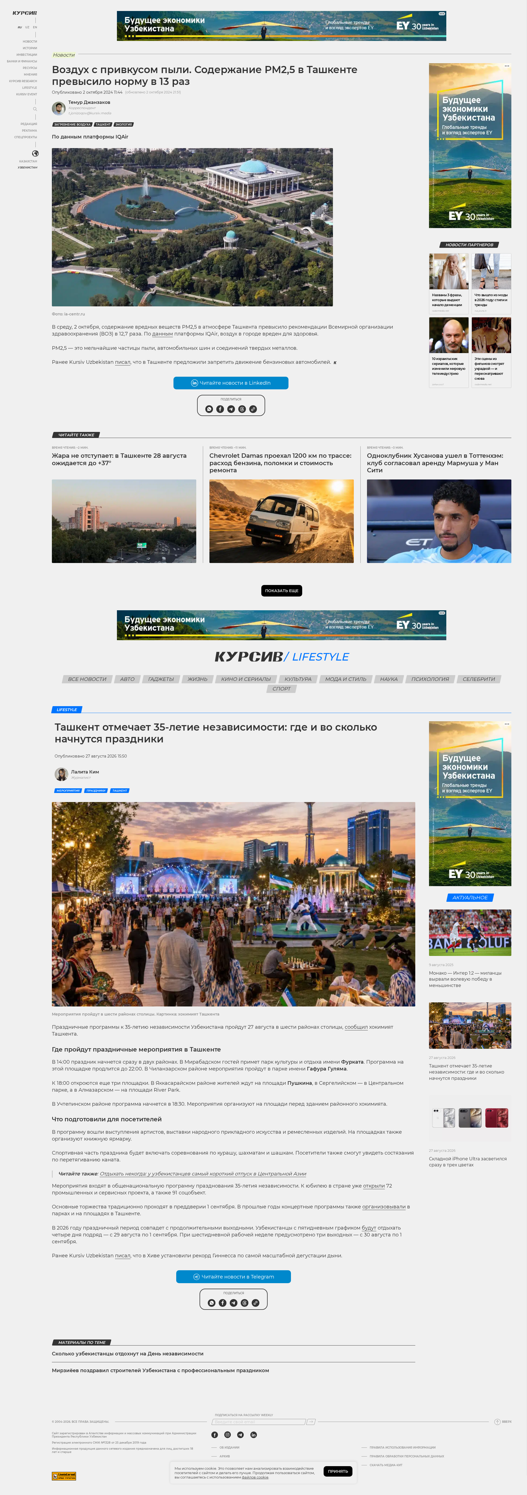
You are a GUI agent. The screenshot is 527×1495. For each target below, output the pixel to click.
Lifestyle (29, 88)
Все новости (87, 679)
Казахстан (28, 161)
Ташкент (103, 124)
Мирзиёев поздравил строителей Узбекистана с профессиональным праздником (160, 1371)
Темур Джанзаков (89, 102)
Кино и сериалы (246, 679)
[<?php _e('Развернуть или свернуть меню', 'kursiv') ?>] (35, 153)
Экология (124, 124)
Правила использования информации (403, 1447)
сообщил (356, 1027)
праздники (96, 790)
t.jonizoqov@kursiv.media (89, 113)
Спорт (281, 689)
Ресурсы (30, 68)
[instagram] (227, 1435)
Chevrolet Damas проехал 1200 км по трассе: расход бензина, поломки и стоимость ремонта (280, 463)
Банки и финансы (22, 61)
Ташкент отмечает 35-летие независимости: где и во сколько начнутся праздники (466, 1072)
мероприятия (68, 790)
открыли (374, 1186)
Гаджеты (161, 679)
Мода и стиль (346, 679)
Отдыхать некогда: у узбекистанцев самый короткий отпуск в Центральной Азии (203, 1174)
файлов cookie (255, 1477)
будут (369, 1228)
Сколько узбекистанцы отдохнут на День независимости (128, 1354)
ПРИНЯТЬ (338, 1471)
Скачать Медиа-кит (386, 1465)
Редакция (29, 124)
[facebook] (214, 1435)
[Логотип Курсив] (24, 13)
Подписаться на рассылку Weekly (244, 1415)
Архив (225, 1456)
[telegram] (240, 1435)
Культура (298, 679)
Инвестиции (26, 55)
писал (122, 362)
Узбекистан (27, 167)
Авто (127, 679)
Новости (30, 41)
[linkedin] (253, 1435)
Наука (389, 679)
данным (162, 334)
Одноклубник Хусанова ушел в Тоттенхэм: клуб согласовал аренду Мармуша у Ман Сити (435, 463)
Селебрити (479, 679)
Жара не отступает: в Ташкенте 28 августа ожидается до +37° (119, 459)
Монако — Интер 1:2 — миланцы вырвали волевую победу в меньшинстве (465, 979)
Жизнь (197, 679)
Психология (430, 679)
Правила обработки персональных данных (407, 1456)
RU (20, 27)
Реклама (29, 130)
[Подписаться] (311, 1422)
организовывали (384, 1207)
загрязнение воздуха (72, 124)
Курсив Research (23, 81)
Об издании (229, 1447)
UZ (27, 27)
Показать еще (281, 590)
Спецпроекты (25, 137)
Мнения (30, 74)
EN (35, 27)
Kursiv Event (26, 94)
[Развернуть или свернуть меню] (35, 109)
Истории (30, 48)
